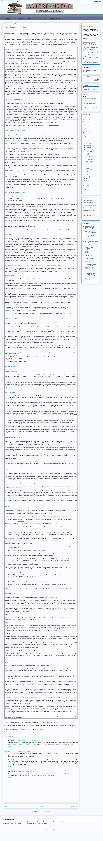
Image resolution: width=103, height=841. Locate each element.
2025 (86, 119)
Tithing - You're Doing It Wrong (90, 62)
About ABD (40, 18)
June (87, 176)
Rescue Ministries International (90, 207)
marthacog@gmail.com (89, 103)
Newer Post (7, 806)
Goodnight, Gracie (88, 242)
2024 (86, 121)
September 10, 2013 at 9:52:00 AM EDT (25, 740)
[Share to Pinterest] (42, 729)
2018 (86, 130)
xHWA (16, 731)
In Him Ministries (89, 255)
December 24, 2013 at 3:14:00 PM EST (25, 771)
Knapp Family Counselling (89, 205)
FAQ (29, 18)
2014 (86, 139)
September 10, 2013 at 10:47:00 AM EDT (21, 751)
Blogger (54, 829)
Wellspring (85, 218)
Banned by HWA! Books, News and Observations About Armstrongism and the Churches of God (90, 229)
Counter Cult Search (88, 200)
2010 (86, 187)
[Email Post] (33, 729)
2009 (86, 190)
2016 (86, 134)
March (87, 180)
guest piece (11, 731)
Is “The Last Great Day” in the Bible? (90, 153)
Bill (9, 751)
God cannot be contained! (88, 248)
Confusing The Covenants (89, 43)
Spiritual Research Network (90, 213)
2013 (86, 141)
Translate (94, 89)
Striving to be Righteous (89, 165)
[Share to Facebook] (41, 729)
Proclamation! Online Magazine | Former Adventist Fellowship (90, 274)
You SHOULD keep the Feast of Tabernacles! (90, 158)
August (88, 174)
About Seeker (55, 18)
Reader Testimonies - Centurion (90, 170)
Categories (19, 18)
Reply (9, 746)
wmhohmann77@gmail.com (90, 107)
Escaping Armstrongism (91, 241)
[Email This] (36, 729)
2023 (86, 123)
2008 (86, 192)
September (89, 149)
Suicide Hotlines (87, 215)
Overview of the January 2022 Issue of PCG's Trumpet (90, 267)
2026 (86, 117)
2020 (86, 126)
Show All (97, 282)
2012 (86, 183)
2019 (86, 128)
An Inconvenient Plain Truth (90, 162)
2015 (86, 136)
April (87, 178)
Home (8, 18)
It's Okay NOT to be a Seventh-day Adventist (90, 259)
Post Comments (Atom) (45, 811)
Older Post (74, 806)
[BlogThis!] (38, 729)
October (88, 147)
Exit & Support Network (89, 202)
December (89, 143)
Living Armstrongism (90, 264)
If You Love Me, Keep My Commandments (89, 45)
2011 (86, 185)
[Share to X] (39, 729)
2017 (86, 132)
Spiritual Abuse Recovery (89, 210)
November (89, 145)
